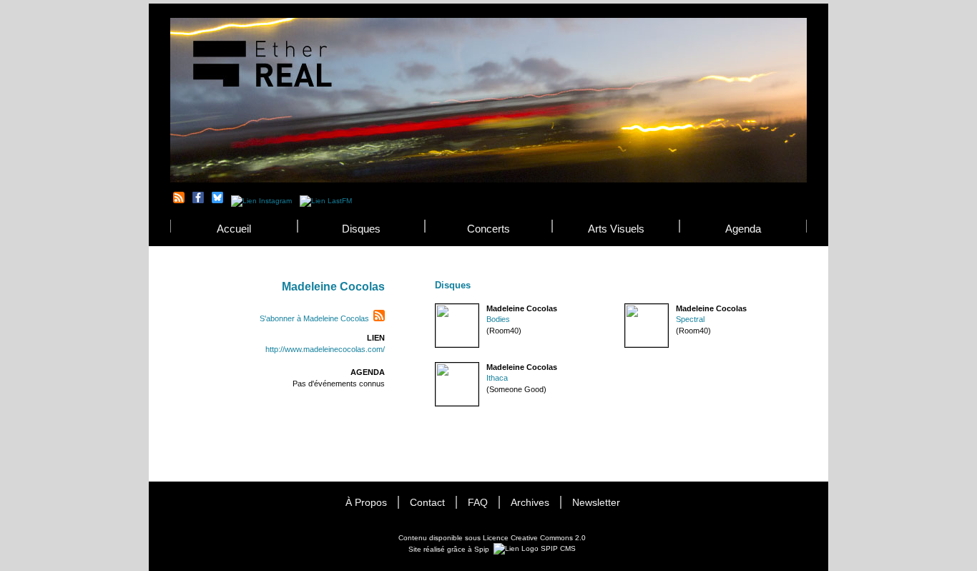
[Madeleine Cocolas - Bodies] (435, 309)
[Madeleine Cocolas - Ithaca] (435, 367)
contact (427, 502)
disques (361, 229)
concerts (488, 229)
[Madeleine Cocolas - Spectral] (625, 309)
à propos (366, 502)
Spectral (690, 319)
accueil (234, 229)
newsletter (596, 502)
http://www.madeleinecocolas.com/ (325, 349)
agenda (743, 229)
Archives (530, 502)
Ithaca (497, 378)
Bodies (498, 319)
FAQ (478, 502)
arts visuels (616, 229)
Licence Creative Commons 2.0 (534, 538)
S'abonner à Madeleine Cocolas (314, 318)
